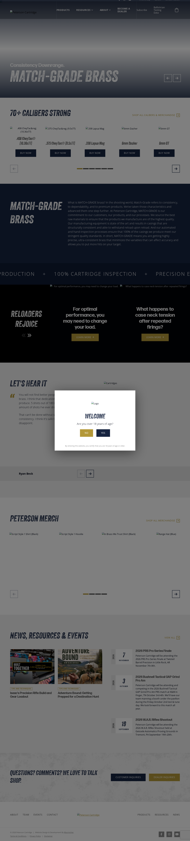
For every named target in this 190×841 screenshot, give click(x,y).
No (86, 432)
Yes (103, 432)
